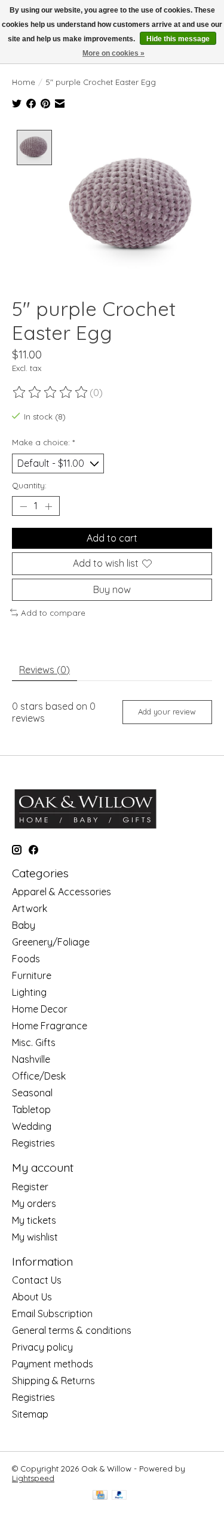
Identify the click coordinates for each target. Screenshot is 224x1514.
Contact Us (37, 1280)
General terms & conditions (71, 1330)
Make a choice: (43, 442)
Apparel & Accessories (61, 892)
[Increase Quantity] (48, 506)
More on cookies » (113, 53)
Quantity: (29, 485)
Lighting (29, 992)
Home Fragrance (49, 1026)
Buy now (112, 589)
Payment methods (52, 1364)
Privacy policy (42, 1347)
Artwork (29, 908)
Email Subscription (52, 1314)
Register (30, 1187)
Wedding (31, 1126)
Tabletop (31, 1109)
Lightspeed (33, 1478)
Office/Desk (39, 1076)
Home (23, 82)
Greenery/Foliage (51, 942)
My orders (34, 1203)
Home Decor (39, 1009)
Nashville (31, 1059)
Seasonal (32, 1093)
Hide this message (178, 39)
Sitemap (30, 1414)
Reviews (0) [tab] (44, 670)
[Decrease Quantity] (23, 506)
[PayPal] (119, 1495)
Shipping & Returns (53, 1381)
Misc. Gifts (34, 1042)
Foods (26, 959)
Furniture (31, 975)
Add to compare (53, 613)
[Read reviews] (51, 392)
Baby (23, 925)
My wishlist (35, 1237)
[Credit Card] (100, 1495)
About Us (32, 1297)
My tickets (34, 1220)
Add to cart (112, 538)
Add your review (167, 711)
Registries (33, 1143)
